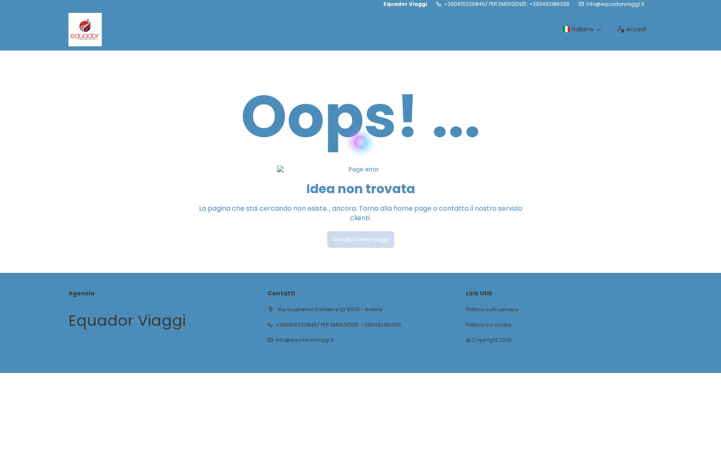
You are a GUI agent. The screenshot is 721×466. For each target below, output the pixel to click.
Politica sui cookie (488, 325)
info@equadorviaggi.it (615, 4)
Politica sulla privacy (492, 309)
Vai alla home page (361, 239)
